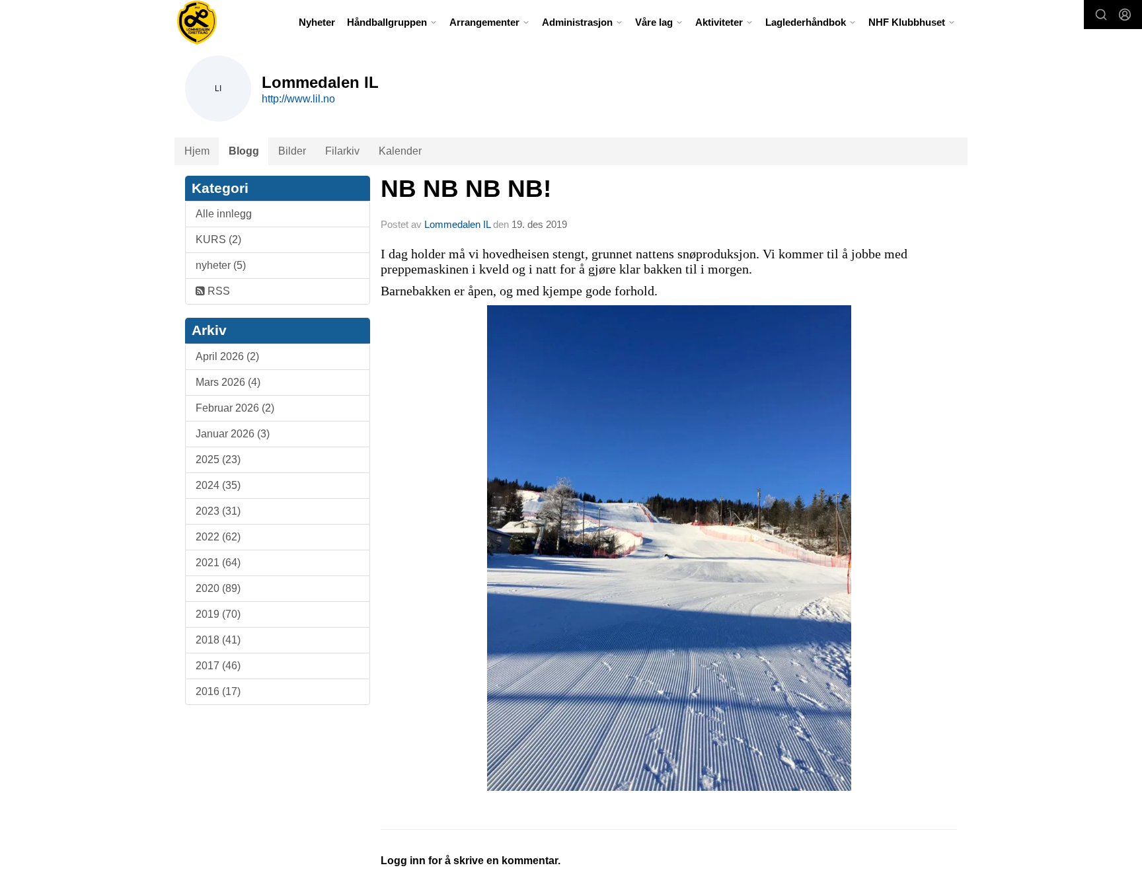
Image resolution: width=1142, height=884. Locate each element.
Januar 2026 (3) (233, 433)
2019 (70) (218, 614)
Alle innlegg (224, 213)
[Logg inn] (1125, 14)
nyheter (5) (221, 265)
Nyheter (317, 22)
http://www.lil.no (298, 98)
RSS (217, 291)
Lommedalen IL (457, 224)
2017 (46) (218, 665)
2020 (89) (218, 588)
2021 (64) (218, 562)
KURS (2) (218, 239)
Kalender (400, 151)
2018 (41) (218, 639)
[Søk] (1101, 14)
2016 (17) (218, 691)
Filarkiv (342, 151)
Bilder (292, 151)
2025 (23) (218, 459)
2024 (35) (218, 485)
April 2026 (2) (227, 356)
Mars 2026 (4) (228, 382)
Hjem (196, 151)
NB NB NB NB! (466, 188)
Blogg (244, 151)
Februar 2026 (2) (235, 408)
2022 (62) (218, 536)
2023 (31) (218, 511)
